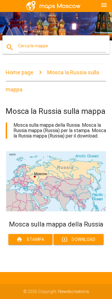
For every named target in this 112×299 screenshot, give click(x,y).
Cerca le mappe (33, 45)
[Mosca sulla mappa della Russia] (56, 210)
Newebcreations (73, 291)
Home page (19, 72)
